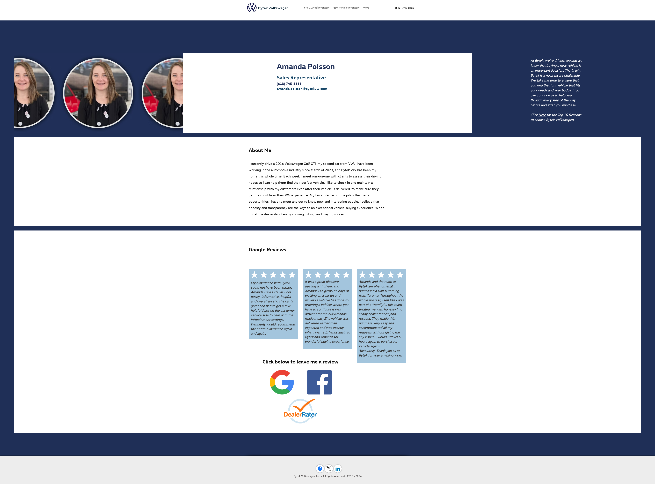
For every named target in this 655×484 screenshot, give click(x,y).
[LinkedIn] (338, 469)
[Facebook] (320, 469)
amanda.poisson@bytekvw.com (302, 88)
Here (542, 115)
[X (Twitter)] (329, 469)
